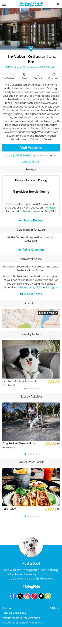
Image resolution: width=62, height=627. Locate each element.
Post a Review (33, 220)
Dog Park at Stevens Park (18, 443)
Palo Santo (9, 509)
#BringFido (31, 586)
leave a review (32, 211)
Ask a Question (33, 250)
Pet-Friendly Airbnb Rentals (19, 381)
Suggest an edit (31, 161)
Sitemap (7, 608)
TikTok (39, 287)
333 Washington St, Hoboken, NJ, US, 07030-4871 (31, 67)
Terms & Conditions (14, 613)
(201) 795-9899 (22, 155)
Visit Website (31, 147)
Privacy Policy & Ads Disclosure (21, 617)
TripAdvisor (49, 207)
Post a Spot (31, 563)
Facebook (26, 287)
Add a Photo (33, 294)
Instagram (52, 287)
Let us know (23, 574)
